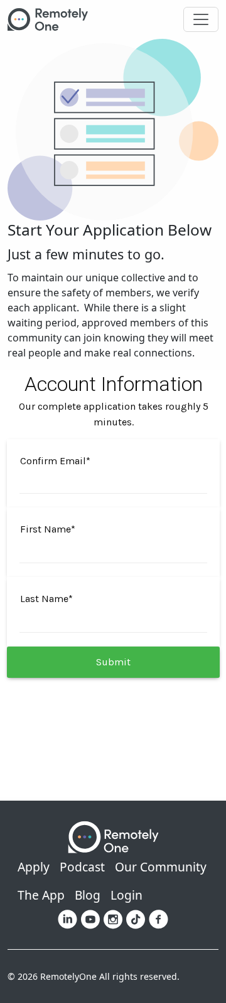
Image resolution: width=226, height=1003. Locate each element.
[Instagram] (113, 918)
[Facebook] (158, 918)
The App (41, 894)
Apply (34, 866)
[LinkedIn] (67, 918)
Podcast (82, 866)
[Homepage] (113, 836)
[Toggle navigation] (200, 19)
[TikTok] (135, 918)
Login (126, 894)
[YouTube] (90, 918)
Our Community (161, 866)
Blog (87, 894)
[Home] (53, 19)
